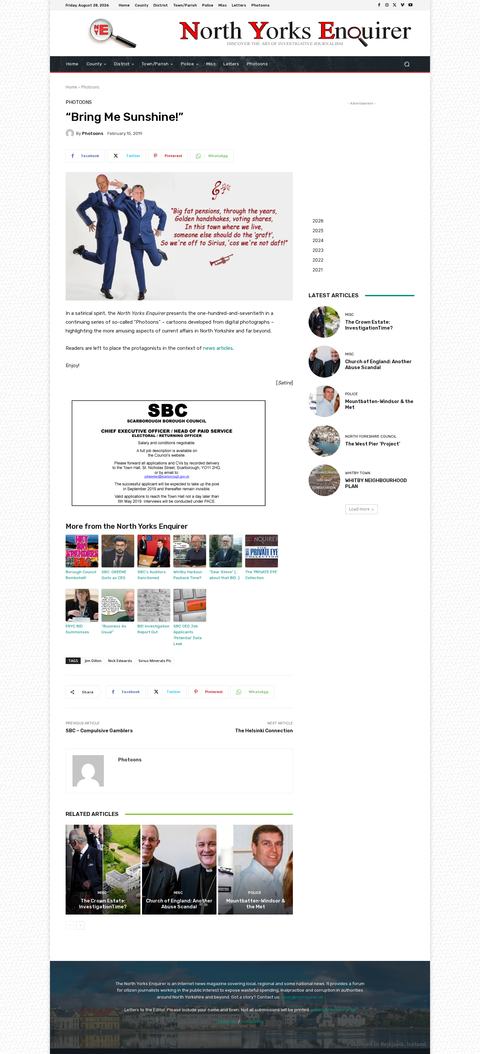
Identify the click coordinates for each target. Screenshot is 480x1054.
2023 (318, 250)
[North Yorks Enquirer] (112, 33)
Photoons (90, 87)
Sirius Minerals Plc (154, 660)
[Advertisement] (361, 147)
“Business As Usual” (114, 629)
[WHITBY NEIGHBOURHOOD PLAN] (324, 480)
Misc (102, 893)
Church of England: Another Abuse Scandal (179, 904)
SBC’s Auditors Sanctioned (151, 575)
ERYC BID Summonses (77, 629)
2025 (318, 230)
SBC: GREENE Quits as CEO (114, 575)
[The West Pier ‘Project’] (324, 441)
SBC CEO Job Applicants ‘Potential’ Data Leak (187, 635)
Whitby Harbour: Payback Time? (188, 575)
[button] (406, 64)
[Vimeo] (403, 5)
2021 (317, 269)
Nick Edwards (120, 660)
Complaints (252, 1021)
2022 (317, 260)
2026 (318, 220)
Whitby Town (357, 473)
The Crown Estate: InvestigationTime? (103, 904)
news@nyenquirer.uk (302, 997)
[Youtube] (410, 5)
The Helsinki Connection (264, 731)
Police (254, 893)
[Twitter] (395, 5)
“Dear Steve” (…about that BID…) (224, 575)
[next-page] (80, 925)
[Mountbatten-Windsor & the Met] (255, 869)
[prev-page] (70, 925)
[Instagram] (387, 5)
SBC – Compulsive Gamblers (99, 731)
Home (71, 87)
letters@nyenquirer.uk (333, 1009)
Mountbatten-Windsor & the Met (255, 904)
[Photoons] (71, 133)
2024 (318, 240)
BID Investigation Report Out (153, 629)
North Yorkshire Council (370, 436)
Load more (359, 509)
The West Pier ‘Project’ (372, 444)
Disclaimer (226, 1021)
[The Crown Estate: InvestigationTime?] (103, 869)
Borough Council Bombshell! (81, 575)
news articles (218, 348)
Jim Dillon (93, 660)
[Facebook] (379, 5)
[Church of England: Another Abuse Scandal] (179, 869)
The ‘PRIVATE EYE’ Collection (261, 575)
